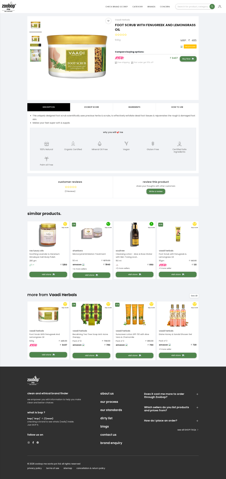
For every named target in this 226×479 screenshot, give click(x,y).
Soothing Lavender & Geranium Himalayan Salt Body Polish (44, 255)
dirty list (106, 418)
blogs (104, 426)
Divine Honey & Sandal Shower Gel (175, 334)
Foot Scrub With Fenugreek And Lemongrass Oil (44, 336)
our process (109, 402)
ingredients (134, 107)
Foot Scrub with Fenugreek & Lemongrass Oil (173, 255)
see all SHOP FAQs (187, 429)
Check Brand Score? (116, 6)
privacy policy (34, 468)
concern (165, 6)
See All (194, 295)
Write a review (156, 191)
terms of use (52, 468)
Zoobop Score (91, 107)
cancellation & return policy (91, 468)
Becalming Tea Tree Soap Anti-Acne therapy (90, 336)
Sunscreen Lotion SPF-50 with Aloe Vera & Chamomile (132, 336)
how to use (177, 107)
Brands (152, 6)
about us (107, 394)
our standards (111, 410)
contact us (108, 435)
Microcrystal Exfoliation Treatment (89, 254)
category (137, 6)
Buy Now (186, 59)
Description (49, 107)
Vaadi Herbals (122, 19)
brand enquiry (111, 443)
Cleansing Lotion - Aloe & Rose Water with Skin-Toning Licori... (134, 255)
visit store (47, 274)
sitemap (68, 468)
